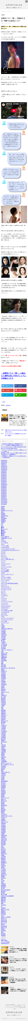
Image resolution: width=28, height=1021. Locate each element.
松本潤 (3, 788)
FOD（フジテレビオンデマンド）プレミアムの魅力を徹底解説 (15, 1007)
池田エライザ (4, 822)
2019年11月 (4, 468)
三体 (2, 624)
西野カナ (3, 902)
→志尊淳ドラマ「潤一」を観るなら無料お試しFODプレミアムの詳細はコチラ (13, 375)
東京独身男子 (4, 781)
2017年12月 (4, 499)
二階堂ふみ (4, 643)
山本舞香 (3, 736)
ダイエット (4, 594)
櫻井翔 (3, 811)
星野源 (3, 769)
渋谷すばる (4, 838)
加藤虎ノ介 (4, 671)
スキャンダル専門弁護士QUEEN (9, 583)
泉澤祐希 (3, 823)
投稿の (4, 940)
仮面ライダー (4, 652)
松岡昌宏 (3, 787)
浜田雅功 (3, 826)
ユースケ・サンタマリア (7, 618)
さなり (3, 544)
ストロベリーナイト (6, 588)
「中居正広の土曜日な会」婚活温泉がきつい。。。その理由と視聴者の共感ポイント (18, 950)
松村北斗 (3, 790)
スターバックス (5, 586)
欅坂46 (3, 813)
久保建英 (3, 639)
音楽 (2, 932)
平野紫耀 (3, 751)
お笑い (3, 539)
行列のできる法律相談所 (7, 896)
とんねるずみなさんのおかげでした (10, 550)
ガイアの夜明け (5, 571)
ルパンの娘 (4, 621)
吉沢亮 (3, 680)
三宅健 (3, 625)
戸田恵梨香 (4, 761)
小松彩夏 (3, 726)
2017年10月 (4, 502)
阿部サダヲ (4, 927)
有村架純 (3, 773)
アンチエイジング (5, 563)
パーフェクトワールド (7, 601)
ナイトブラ (4, 598)
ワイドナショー (5, 622)
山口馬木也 (4, 731)
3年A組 (3, 506)
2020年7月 (4, 463)
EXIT (2, 512)
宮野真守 (3, 719)
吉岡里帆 (3, 677)
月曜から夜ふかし (5, 772)
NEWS (3, 517)
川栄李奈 (3, 746)
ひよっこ (3, 554)
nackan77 (8, 405)
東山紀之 (3, 782)
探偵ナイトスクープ (6, 763)
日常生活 (3, 767)
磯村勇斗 (3, 858)
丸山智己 (3, 637)
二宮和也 (3, 642)
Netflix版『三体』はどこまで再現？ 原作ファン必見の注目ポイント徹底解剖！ (18, 981)
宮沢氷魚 (3, 717)
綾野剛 (3, 876)
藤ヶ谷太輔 (4, 894)
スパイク (3, 591)
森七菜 (3, 802)
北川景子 (3, 672)
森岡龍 (3, 803)
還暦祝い (3, 911)
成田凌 (3, 758)
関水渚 (3, 924)
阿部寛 (3, 929)
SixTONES (4, 518)
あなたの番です (5, 536)
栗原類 (3, 796)
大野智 (3, 705)
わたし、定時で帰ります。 (8, 559)
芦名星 (3, 880)
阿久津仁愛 (4, 926)
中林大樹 (3, 636)
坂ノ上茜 (3, 696)
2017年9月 (4, 504)
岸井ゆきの (4, 742)
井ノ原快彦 (4, 645)
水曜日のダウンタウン (7, 816)
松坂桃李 (3, 785)
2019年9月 (4, 471)
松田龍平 (3, 793)
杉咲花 (3, 779)
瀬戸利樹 (3, 843)
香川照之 (3, 933)
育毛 (2, 879)
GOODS (3, 514)
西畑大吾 (3, 900)
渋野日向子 (4, 840)
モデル (3, 616)
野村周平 (3, 912)
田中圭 (3, 847)
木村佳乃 (3, 775)
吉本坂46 (3, 678)
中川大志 (3, 630)
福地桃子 (3, 859)
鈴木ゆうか (4, 918)
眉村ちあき (4, 853)
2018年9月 (4, 486)
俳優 (2, 662)
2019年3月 (4, 480)
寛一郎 (3, 723)
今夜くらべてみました (7, 649)
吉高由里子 (4, 684)
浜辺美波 (3, 828)
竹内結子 (3, 871)
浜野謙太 (3, 829)
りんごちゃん (4, 557)
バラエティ (4, 600)
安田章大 (3, 711)
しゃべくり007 (5, 545)
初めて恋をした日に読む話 (8, 668)
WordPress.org (5, 943)
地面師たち (4, 695)
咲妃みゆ (3, 689)
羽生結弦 (3, 877)
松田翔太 (3, 791)
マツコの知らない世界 (7, 610)
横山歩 (3, 806)
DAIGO (3, 509)
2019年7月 (4, 474)
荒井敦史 (3, 883)
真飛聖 (3, 855)
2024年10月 (4, 462)
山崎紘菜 (3, 732)
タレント (3, 592)
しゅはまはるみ (5, 547)
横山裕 (3, 808)
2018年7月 (4, 489)
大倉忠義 (3, 702)
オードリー (4, 568)
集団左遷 (3, 930)
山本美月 (3, 734)
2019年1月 (4, 483)
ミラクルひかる (5, 612)
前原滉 (3, 669)
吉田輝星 (3, 681)
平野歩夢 (3, 749)
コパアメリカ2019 (6, 577)
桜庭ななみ (4, 800)
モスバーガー (4, 615)
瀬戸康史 (3, 844)
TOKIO (3, 522)
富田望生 (3, 722)
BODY (2, 507)
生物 (2, 846)
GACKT (3, 513)
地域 (2, 693)
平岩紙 (3, 748)
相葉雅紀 (3, 852)
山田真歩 (3, 737)
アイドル (3, 560)
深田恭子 (3, 832)
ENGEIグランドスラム (7, 510)
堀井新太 (3, 699)
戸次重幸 (3, 760)
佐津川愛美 (4, 660)
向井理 (3, 686)
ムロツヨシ (4, 613)
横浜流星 (3, 809)
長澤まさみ (4, 920)
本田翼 (3, 778)
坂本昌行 (3, 698)
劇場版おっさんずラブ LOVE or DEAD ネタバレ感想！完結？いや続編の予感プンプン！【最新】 (18, 416)
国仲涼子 (3, 690)
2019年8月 (4, 472)
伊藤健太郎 (4, 657)
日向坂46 (3, 766)
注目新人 (3, 825)
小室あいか (4, 725)
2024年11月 (4, 460)
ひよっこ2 (3, 556)
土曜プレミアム (5, 692)
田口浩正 (3, 850)
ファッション (4, 603)
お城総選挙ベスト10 (6, 538)
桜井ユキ (3, 799)
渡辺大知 (3, 841)
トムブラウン (4, 595)
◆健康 (3, 530)
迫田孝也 (3, 908)
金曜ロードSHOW (5, 917)
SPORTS (3, 521)
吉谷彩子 (3, 683)
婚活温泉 (3, 710)
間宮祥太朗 (4, 921)
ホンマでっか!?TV (5, 606)
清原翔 (3, 834)
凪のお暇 (3, 666)
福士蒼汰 (3, 861)
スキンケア (4, 585)
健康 (2, 663)
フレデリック (4, 604)
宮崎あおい (4, 714)
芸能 (2, 882)
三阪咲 (3, 627)
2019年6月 (4, 475)
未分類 (3, 776)
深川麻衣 (3, 831)
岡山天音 (3, 739)
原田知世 (3, 675)
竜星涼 (3, 867)
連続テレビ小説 (5, 909)
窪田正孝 (3, 865)
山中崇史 (3, 729)
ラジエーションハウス (7, 619)
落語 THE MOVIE (5, 890)
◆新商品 (3, 532)
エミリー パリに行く (6, 566)
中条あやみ (4, 634)
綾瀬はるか (4, 874)
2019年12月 (4, 466)
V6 (2, 524)
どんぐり (3, 551)
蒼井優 (3, 893)
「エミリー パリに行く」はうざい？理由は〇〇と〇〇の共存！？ (18, 969)
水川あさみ (4, 814)
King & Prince (4, 515)
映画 (2, 770)
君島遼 (3, 687)
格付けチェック (5, 797)
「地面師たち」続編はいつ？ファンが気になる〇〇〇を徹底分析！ (18, 990)
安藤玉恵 (3, 713)
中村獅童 (3, 633)
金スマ (3, 915)
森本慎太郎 (4, 805)
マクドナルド (4, 609)
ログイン (3, 939)
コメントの (5, 942)
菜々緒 (3, 888)
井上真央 (3, 646)
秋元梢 (3, 864)
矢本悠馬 (3, 856)
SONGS (3, 519)
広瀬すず (3, 752)
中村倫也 (3, 631)
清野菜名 (3, 837)
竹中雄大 (3, 868)
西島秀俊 (3, 897)
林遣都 (3, 794)
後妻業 (3, 754)
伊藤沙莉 (3, 659)
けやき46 (3, 541)
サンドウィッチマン (6, 578)
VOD (2, 526)
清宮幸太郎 (4, 835)
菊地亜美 (3, 886)
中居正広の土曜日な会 (7, 628)
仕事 (2, 651)
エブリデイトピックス (14, 5)
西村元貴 (3, 899)
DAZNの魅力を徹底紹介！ (11, 1004)
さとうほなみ (4, 542)
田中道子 (3, 849)
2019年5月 (4, 477)
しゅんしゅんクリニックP (8, 548)
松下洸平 (3, 784)
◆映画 (3, 533)
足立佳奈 (3, 905)
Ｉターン (3, 936)
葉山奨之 (3, 891)
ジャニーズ (4, 582)
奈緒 (2, 707)
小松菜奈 (3, 728)
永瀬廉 (3, 819)
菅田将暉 (3, 885)
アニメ (3, 562)
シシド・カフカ (5, 580)
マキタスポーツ (5, 607)
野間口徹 (3, 914)
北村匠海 (3, 674)
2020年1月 (4, 465)
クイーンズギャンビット (7, 574)
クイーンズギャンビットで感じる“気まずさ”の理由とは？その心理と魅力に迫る (18, 960)
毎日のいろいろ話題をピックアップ (14, 1015)
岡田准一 (3, 740)
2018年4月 (4, 493)
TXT (2, 523)
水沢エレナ (4, 817)
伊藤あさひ (4, 655)
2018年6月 (4, 490)
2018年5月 (4, 492)
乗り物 (3, 640)
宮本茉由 (3, 716)
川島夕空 (3, 745)
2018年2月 (4, 496)
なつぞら (3, 553)
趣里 (2, 903)
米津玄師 (3, 873)
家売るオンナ (4, 720)
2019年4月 (4, 478)
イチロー (3, 565)
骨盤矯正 (3, 935)
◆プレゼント (4, 529)
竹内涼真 (3, 870)
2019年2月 (4, 481)
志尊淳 (3, 401)
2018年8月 (4, 487)
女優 (2, 708)
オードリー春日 (5, 569)
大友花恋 (3, 704)
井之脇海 (3, 648)
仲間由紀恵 (4, 654)
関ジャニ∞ (3, 923)
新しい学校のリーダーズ (7, 764)
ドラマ (3, 597)
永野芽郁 (3, 820)
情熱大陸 (3, 757)
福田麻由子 (4, 862)
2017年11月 (4, 501)
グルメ (3, 575)
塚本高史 (3, 701)
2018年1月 (4, 498)
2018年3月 (4, 495)
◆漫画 (3, 535)
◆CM (2, 527)
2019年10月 (4, 469)
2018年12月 (4, 484)
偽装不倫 (3, 665)
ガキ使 (3, 572)
